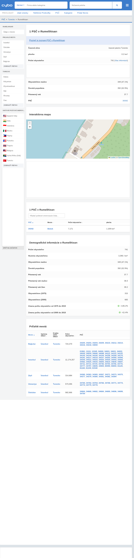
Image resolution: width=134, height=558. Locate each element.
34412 (88, 360)
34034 (88, 353)
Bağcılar (6, 61)
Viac (5, 100)
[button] (30, 123)
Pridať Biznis (82, 13)
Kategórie (68, 13)
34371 (107, 374)
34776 (95, 385)
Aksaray (6, 96)
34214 (120, 343)
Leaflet (112, 157)
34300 (113, 358)
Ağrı (5, 91)
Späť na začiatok (10, 248)
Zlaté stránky (22, 13)
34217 (88, 358)
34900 (101, 366)
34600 (101, 362)
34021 (113, 351)
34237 (101, 358)
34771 (113, 383)
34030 (82, 353)
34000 (100, 351)
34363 (88, 374)
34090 (95, 353)
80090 (107, 366)
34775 (88, 385)
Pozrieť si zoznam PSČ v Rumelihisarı (47, 40)
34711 (82, 364)
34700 (82, 393)
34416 (95, 360)
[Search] (117, 5)
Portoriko (8, 140)
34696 (113, 391)
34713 (88, 364)
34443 (113, 360)
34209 (101, 343)
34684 (101, 391)
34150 (95, 355)
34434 (107, 360)
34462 (82, 362)
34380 (95, 376)
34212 (113, 343)
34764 (95, 383)
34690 (107, 391)
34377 (82, 376)
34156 (107, 355)
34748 (101, 364)
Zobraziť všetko (10, 66)
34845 (95, 366)
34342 (125, 101)
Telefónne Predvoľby (42, 13)
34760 (82, 383)
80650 (113, 366)
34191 (82, 358)
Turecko (11, 19)
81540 (94, 368)
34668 (88, 391)
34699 (120, 391)
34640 (113, 362)
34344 (82, 360)
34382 (107, 376)
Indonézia (8, 125)
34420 (101, 360)
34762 (88, 383)
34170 (120, 355)
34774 (82, 385)
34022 (119, 351)
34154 (101, 355)
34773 (120, 383)
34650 (95, 345)
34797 (88, 366)
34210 (107, 343)
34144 (88, 355)
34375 (120, 374)
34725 (94, 364)
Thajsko (8, 145)
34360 (82, 374)
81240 (88, 368)
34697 (120, 362)
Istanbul (6, 43)
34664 (82, 391)
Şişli (5, 57)
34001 (107, 351)
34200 (82, 343)
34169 (113, 355)
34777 (82, 366)
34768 (107, 383)
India (6, 120)
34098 (101, 353)
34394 (113, 376)
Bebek (50, 229)
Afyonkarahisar (9, 86)
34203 (88, 343)
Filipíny (7, 135)
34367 (101, 374)
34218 (88, 345)
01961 (82, 351)
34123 (113, 353)
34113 (107, 353)
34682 (95, 391)
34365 (95, 374)
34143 (82, 355)
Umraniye (7, 52)
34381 (101, 376)
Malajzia (8, 150)
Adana (5, 77)
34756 (113, 364)
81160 (82, 368)
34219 (95, 358)
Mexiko (7, 130)
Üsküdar (6, 47)
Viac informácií (121, 60)
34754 (107, 364)
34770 (120, 364)
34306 (120, 358)
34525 (88, 362)
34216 (82, 345)
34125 (120, 353)
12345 (94, 351)
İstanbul (44, 344)
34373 (113, 374)
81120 (120, 366)
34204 (95, 343)
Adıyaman (7, 82)
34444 (120, 360)
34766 (101, 383)
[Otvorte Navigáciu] (127, 5)
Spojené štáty (10, 115)
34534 (95, 362)
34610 (107, 362)
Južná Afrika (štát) (12, 155)
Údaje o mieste (9, 32)
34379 (88, 376)
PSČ (57, 13)
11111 (88, 351)
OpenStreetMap (123, 157)
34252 (107, 358)
